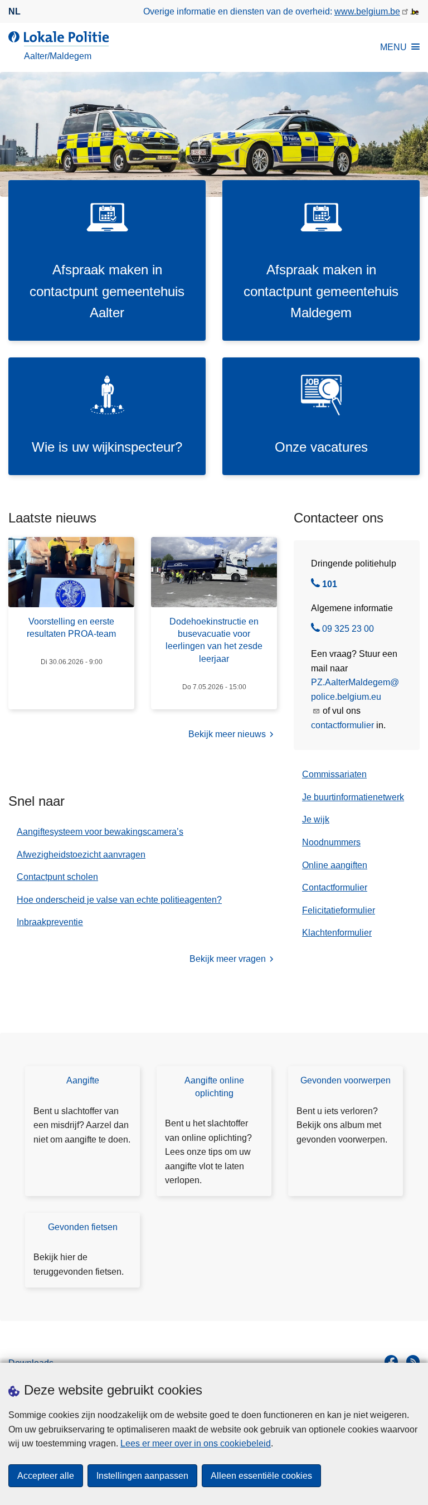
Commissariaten (334, 774)
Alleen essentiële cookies (261, 1475)
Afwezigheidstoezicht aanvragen (81, 854)
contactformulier (342, 725)
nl (14, 11)
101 (329, 585)
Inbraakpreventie (50, 922)
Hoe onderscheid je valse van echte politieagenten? (119, 899)
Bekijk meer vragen (227, 959)
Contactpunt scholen (57, 877)
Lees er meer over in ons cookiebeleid (195, 1443)
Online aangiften (334, 865)
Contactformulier (334, 887)
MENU (393, 47)
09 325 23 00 (348, 630)
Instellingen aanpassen (142, 1475)
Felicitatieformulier (338, 910)
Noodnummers (331, 842)
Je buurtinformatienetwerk (353, 797)
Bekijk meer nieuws (227, 734)
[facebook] (391, 1361)
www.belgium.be (367, 11)
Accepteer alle (45, 1475)
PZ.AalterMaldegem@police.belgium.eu (355, 689)
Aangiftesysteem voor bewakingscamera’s (100, 831)
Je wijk (315, 819)
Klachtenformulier (337, 932)
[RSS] (413, 1361)
